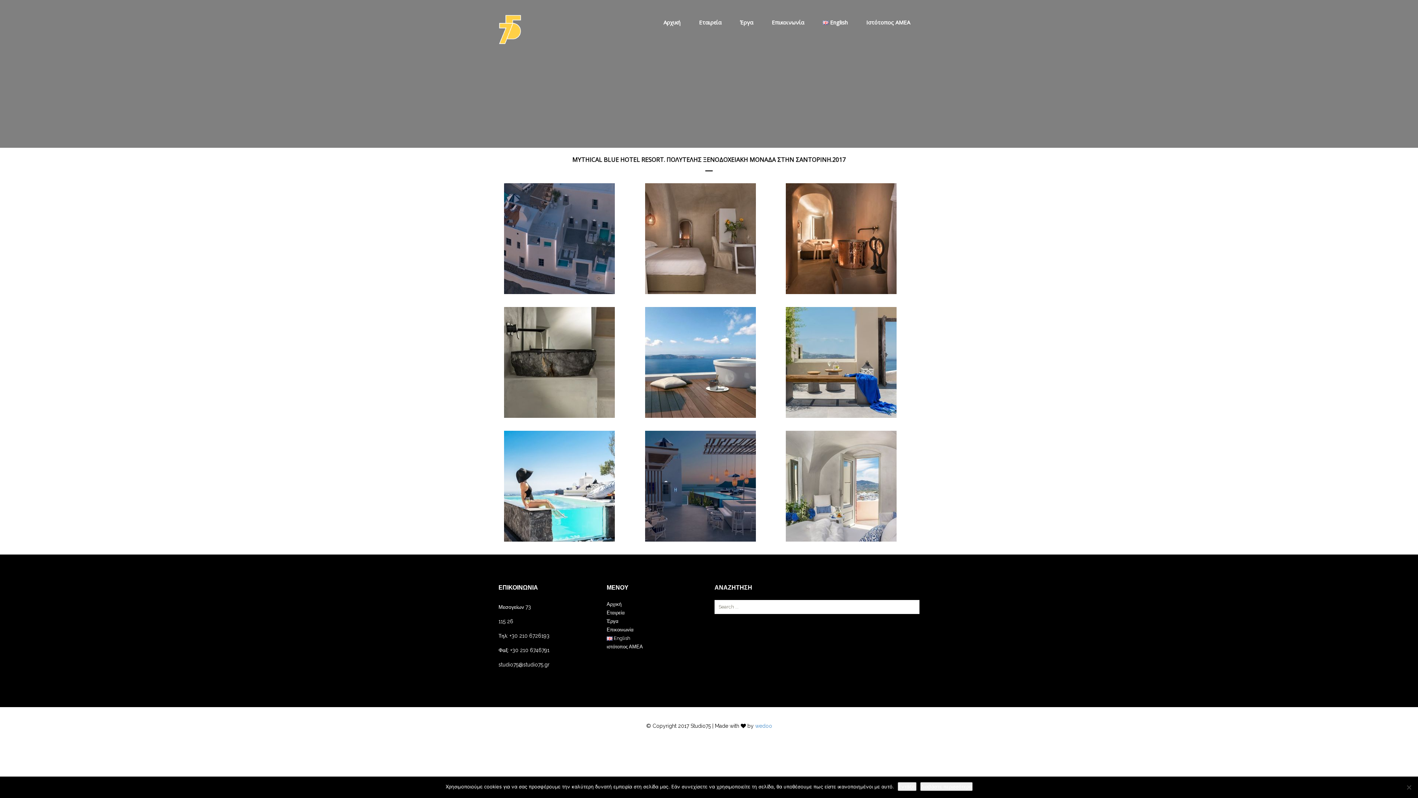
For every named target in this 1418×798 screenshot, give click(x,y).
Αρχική (672, 22)
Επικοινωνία (788, 22)
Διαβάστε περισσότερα (946, 787)
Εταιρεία (710, 22)
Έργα (746, 22)
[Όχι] (1408, 787)
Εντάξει (907, 787)
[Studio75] (510, 29)
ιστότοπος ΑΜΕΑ (888, 22)
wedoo (763, 726)
